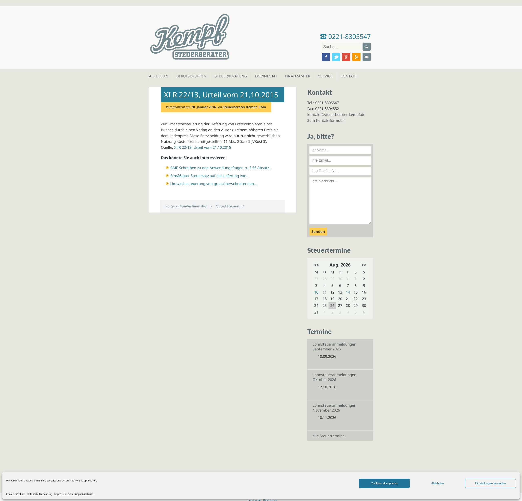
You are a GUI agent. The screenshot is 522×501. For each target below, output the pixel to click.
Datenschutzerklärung (39, 494)
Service (325, 76)
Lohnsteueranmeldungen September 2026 (334, 346)
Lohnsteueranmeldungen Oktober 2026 (334, 377)
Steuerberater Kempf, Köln (244, 107)
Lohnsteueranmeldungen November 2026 (334, 408)
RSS (356, 57)
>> (364, 265)
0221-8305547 (349, 36)
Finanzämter (296, 76)
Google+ (346, 57)
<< (316, 265)
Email (367, 57)
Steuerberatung (229, 76)
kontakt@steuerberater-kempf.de (336, 114)
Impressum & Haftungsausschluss (73, 494)
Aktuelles (158, 76)
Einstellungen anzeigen (490, 483)
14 (348, 292)
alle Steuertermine (329, 435)
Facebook (326, 57)
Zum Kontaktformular (326, 120)
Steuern (233, 206)
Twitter (336, 57)
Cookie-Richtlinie (15, 494)
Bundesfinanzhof (193, 206)
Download (265, 76)
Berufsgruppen (189, 76)
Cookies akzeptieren (384, 483)
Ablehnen (437, 483)
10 (316, 292)
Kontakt (348, 76)
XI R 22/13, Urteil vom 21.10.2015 (202, 147)
